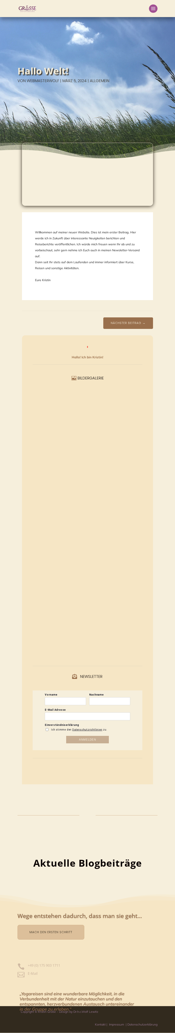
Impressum (116, 1024)
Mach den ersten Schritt (50, 932)
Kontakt (100, 1024)
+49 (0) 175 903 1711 (44, 965)
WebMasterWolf (43, 80)
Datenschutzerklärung (142, 1024)
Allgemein (99, 80)
